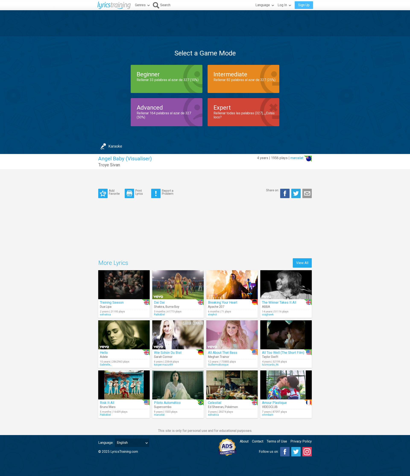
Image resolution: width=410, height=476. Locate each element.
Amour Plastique (274, 403)
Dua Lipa (105, 306)
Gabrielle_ (105, 364)
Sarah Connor (163, 356)
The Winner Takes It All (279, 302)
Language (262, 5)
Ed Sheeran (216, 407)
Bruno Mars (108, 407)
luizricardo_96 (270, 364)
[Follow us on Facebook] (285, 451)
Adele (104, 356)
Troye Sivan (109, 164)
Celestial (214, 403)
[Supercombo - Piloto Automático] (178, 384)
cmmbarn (267, 414)
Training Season (112, 302)
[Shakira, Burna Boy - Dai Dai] (178, 284)
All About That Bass (222, 353)
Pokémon (231, 407)
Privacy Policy (301, 441)
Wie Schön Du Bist (168, 353)
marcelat (296, 158)
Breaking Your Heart (222, 302)
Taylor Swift (270, 356)
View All (302, 263)
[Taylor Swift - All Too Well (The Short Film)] (286, 334)
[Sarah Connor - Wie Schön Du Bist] (178, 334)
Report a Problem (167, 192)
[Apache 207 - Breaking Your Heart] (232, 284)
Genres (140, 5)
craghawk (268, 314)
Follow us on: (268, 452)
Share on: (272, 190)
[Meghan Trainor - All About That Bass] (232, 334)
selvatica (105, 314)
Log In (282, 5)
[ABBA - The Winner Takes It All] (286, 284)
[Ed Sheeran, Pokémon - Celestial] (232, 384)
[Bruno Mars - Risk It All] (124, 384)
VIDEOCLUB (270, 407)
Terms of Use (277, 441)
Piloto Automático (167, 403)
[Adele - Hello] (124, 334)
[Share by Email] (307, 193)
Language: (105, 443)
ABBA (266, 306)
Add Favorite (114, 192)
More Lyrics (113, 262)
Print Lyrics (139, 192)
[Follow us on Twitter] (296, 451)
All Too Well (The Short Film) (283, 353)
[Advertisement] (205, 23)
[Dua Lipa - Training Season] (124, 284)
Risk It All (107, 403)
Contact (257, 441)
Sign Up (304, 5)
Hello (104, 353)
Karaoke (115, 146)
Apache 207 (216, 306)
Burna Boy (172, 306)
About (244, 441)
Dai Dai (159, 302)
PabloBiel (159, 314)
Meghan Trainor (218, 356)
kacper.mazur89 (163, 364)
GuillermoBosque (218, 364)
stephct (212, 314)
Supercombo (162, 407)
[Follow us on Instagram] (307, 451)
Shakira (159, 306)
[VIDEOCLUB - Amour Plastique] (286, 384)
